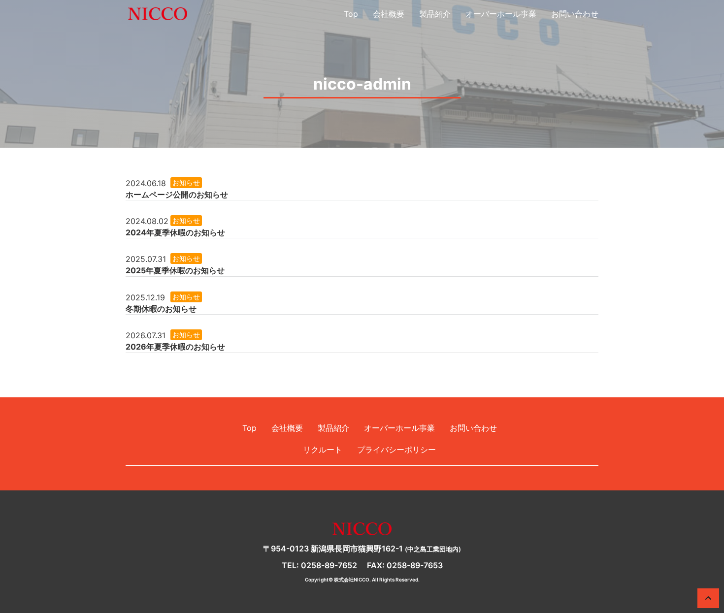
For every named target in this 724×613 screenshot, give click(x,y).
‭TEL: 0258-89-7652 (319, 565)
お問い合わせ (574, 14)
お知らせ (186, 182)
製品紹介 (435, 14)
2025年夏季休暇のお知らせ (175, 270)
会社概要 (388, 14)
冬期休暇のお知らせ (161, 309)
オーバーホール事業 (500, 14)
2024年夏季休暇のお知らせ (175, 232)
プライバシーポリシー (396, 449)
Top (351, 14)
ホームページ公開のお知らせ (177, 194)
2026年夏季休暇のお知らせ (175, 347)
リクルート (322, 449)
